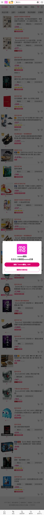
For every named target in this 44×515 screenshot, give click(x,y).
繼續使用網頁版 (22, 270)
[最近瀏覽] (42, 2)
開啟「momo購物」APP (22, 264)
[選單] (2, 2)
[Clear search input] (38, 2)
